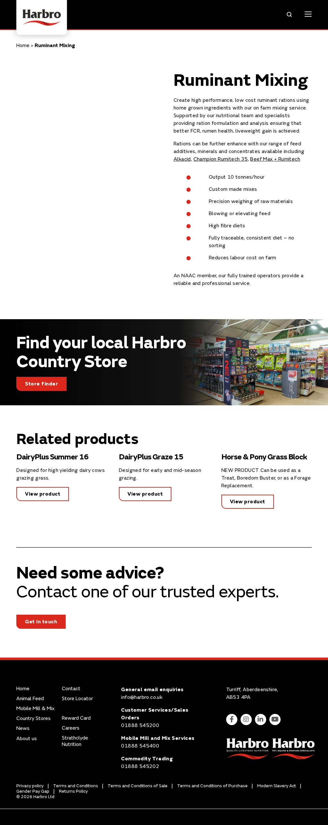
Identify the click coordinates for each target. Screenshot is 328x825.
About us (26, 739)
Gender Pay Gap (32, 791)
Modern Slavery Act (276, 785)
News (22, 728)
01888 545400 (140, 746)
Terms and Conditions (75, 785)
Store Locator (77, 699)
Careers (70, 728)
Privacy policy (30, 785)
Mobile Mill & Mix (35, 709)
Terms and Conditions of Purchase (212, 785)
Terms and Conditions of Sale (138, 785)
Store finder (41, 384)
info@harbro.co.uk (141, 697)
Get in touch (41, 622)
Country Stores (33, 719)
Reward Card (76, 718)
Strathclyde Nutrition (75, 741)
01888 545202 (140, 766)
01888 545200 (140, 725)
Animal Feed (30, 699)
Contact (71, 689)
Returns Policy (73, 791)
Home (22, 45)
